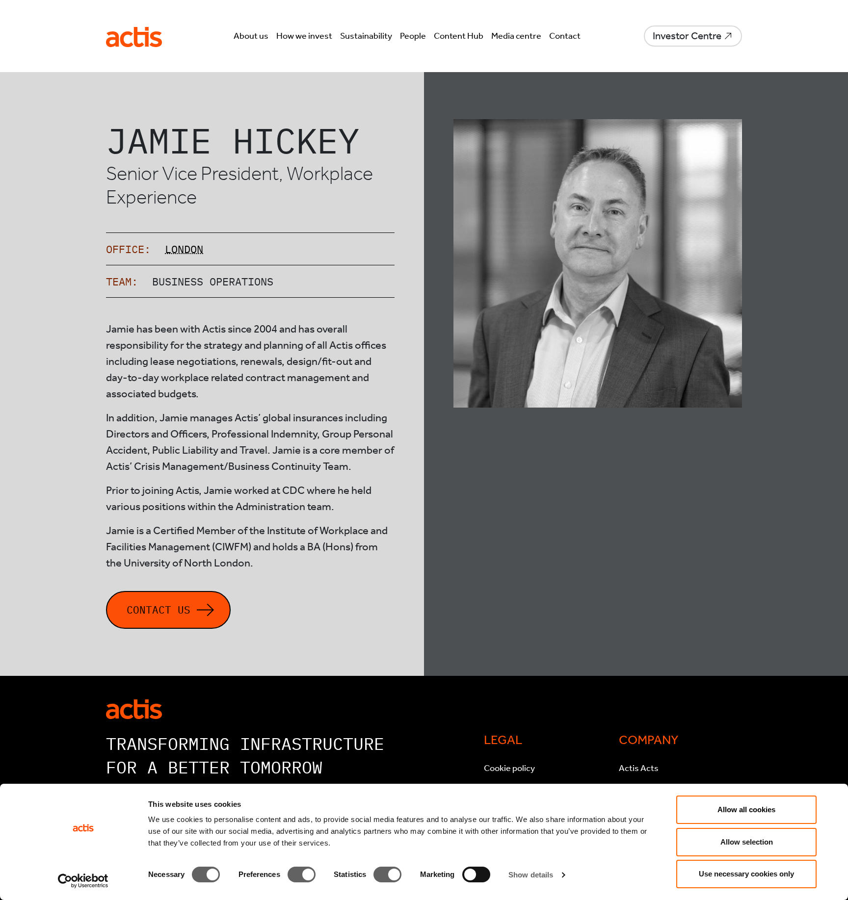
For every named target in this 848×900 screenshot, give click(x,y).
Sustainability (366, 35)
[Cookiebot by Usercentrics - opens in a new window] (83, 881)
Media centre (516, 35)
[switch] (302, 874)
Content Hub (458, 35)
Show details (530, 875)
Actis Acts (639, 768)
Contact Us (158, 610)
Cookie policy (509, 768)
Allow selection (746, 842)
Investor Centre (687, 36)
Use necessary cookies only (746, 874)
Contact (565, 35)
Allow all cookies (746, 809)
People (413, 35)
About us (251, 35)
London (184, 249)
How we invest (304, 35)
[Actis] (134, 708)
